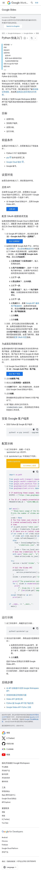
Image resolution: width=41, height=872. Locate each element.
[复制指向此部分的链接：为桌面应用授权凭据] (24, 344)
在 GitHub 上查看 (29, 466)
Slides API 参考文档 (14, 699)
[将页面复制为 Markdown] (32, 38)
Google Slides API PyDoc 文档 (18, 707)
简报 (3, 816)
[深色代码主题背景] (34, 429)
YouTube (5, 823)
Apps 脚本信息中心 (8, 795)
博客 (3, 812)
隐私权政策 (11, 861)
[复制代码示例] (37, 429)
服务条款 (5, 781)
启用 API (12, 209)
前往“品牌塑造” (14, 241)
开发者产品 (6, 770)
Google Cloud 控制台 (9, 798)
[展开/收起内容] (11, 44)
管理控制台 (6, 791)
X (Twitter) (6, 819)
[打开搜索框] (32, 2)
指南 (37, 33)
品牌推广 (11, 249)
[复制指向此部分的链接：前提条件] (15, 140)
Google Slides (9, 9)
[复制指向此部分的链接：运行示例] (15, 617)
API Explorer (6, 802)
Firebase (5, 845)
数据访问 (30, 249)
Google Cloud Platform (10, 848)
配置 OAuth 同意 (20, 337)
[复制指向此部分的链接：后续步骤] (15, 682)
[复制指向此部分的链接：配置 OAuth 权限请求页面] (30, 216)
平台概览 (5, 767)
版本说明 (5, 774)
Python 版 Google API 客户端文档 (19, 703)
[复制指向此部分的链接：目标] (9, 113)
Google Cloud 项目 (13, 162)
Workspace (24, 2)
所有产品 (5, 852)
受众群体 (21, 249)
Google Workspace (14, 33)
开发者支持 (6, 778)
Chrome (5, 841)
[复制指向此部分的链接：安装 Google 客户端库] (31, 418)
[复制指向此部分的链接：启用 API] (12, 187)
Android (5, 837)
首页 (3, 33)
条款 (3, 861)
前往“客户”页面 (14, 374)
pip (7, 158)
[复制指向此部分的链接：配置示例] (15, 443)
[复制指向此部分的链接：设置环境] (15, 175)
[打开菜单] (3, 2)
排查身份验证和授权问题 (16, 695)
